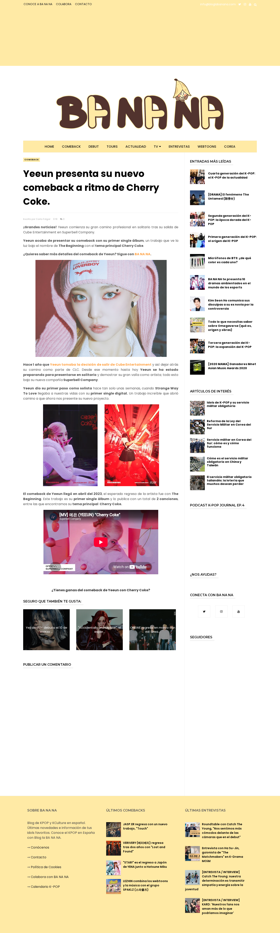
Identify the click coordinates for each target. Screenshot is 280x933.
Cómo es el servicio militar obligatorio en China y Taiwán (227, 461)
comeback (31, 159)
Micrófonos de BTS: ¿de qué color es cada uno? (229, 260)
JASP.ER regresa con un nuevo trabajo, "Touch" (145, 826)
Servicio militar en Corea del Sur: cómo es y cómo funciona (229, 443)
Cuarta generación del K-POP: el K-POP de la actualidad (231, 175)
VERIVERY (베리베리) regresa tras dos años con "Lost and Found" (144, 847)
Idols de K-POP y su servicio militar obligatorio (228, 404)
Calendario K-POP (45, 886)
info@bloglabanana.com (218, 4)
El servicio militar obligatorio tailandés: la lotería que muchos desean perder (229, 480)
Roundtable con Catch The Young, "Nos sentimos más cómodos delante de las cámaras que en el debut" (222, 830)
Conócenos (40, 847)
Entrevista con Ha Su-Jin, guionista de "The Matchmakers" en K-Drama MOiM (222, 854)
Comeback (71, 146)
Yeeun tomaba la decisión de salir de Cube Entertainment (101, 364)
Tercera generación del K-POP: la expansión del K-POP (230, 345)
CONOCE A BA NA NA (38, 4)
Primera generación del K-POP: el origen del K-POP (232, 239)
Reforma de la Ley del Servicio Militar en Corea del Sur (229, 424)
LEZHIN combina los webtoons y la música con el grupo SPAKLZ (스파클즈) (145, 885)
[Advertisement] (59, 37)
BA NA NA (142, 254)
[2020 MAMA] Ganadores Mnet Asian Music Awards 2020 (232, 366)
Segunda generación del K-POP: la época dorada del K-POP (229, 220)
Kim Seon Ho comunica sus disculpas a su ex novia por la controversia (230, 304)
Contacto (38, 857)
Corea (229, 146)
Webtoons (207, 146)
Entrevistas (179, 146)
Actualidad (135, 146)
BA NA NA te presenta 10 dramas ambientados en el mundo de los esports (229, 283)
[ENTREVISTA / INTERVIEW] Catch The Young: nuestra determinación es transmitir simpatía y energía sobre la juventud (215, 880)
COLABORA (63, 4)
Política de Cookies (46, 867)
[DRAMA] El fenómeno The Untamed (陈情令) (228, 196)
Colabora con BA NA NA (50, 877)
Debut (94, 146)
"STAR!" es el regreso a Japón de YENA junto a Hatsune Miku (145, 864)
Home (49, 146)
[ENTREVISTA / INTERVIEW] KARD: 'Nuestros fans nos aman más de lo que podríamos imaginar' (221, 906)
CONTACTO (83, 4)
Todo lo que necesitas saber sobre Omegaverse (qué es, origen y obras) (230, 326)
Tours (112, 146)
